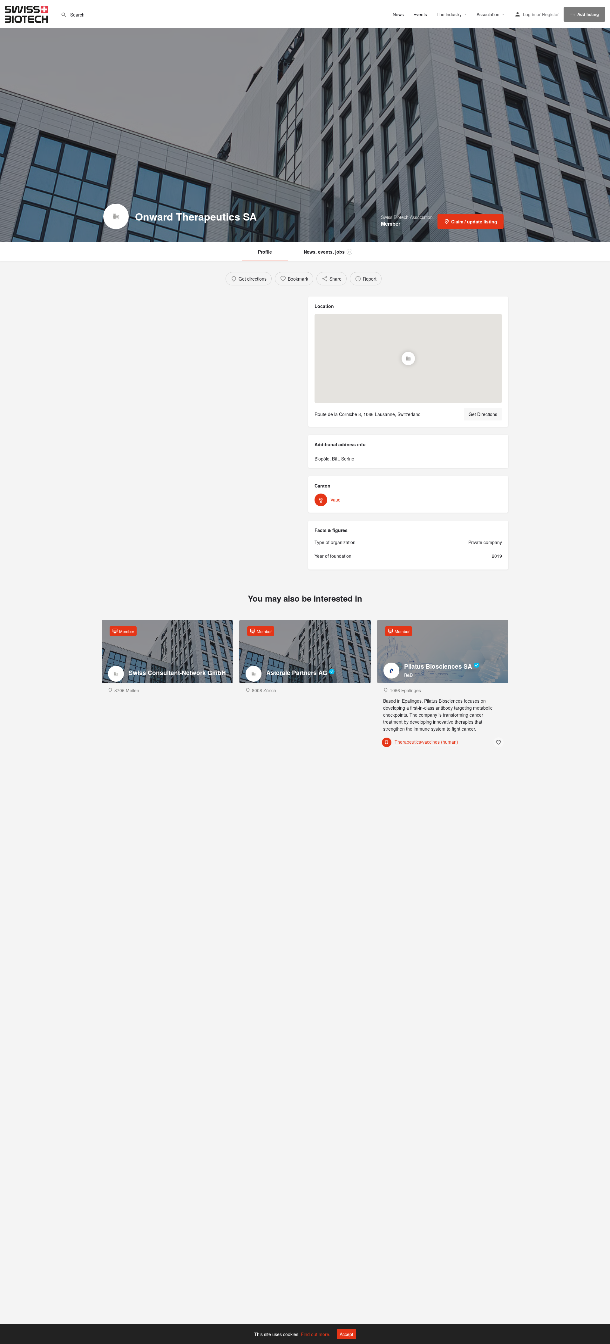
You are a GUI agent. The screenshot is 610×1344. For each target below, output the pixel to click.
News (398, 14)
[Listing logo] (116, 216)
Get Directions (483, 414)
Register (550, 14)
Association (488, 14)
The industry (449, 14)
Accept (346, 1334)
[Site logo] (27, 13)
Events (420, 14)
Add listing (588, 14)
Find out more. (315, 1334)
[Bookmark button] (498, 742)
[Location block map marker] (408, 358)
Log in (529, 14)
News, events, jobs (327, 252)
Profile (265, 252)
